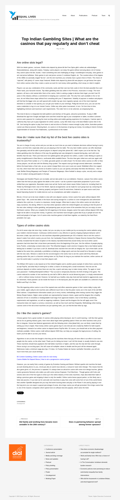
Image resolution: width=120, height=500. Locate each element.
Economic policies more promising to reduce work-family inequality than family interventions (95, 472)
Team (103, 15)
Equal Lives (27, 16)
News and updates (52, 459)
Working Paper (51, 478)
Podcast (94, 15)
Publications (83, 15)
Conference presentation (54, 449)
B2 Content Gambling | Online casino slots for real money (37, 357)
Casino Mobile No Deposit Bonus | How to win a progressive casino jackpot (43, 359)
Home (64, 15)
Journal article (50, 452)
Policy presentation (52, 469)
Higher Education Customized (102, 496)
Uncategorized (50, 475)
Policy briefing (50, 465)
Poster (48, 472)
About (73, 15)
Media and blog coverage (54, 456)
